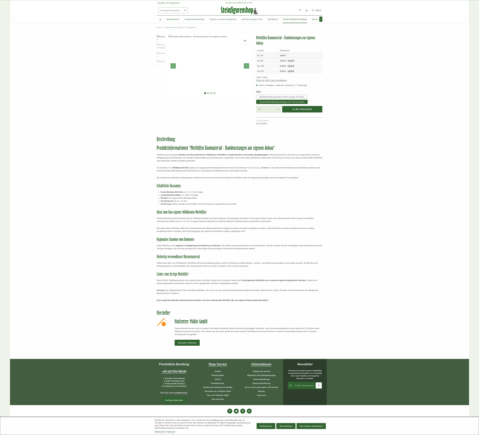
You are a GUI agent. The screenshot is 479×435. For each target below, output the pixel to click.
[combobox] (170, 10)
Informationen (261, 364)
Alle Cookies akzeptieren (311, 426)
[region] (204, 66)
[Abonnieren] (319, 385)
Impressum (261, 395)
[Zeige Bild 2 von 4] (208, 93)
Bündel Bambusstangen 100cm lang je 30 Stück (281, 97)
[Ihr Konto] (307, 10)
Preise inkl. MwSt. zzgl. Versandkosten (271, 80)
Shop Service (218, 364)
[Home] (160, 19)
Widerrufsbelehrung (261, 379)
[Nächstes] (320, 19)
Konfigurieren (266, 426)
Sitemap (261, 391)
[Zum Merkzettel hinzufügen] (245, 41)
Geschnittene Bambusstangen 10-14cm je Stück (281, 102)
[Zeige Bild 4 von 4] (214, 93)
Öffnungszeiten (217, 375)
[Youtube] (236, 411)
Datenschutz (160, 432)
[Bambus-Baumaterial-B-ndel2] (210, 66)
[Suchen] (185, 10)
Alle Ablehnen (285, 426)
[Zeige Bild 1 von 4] (205, 93)
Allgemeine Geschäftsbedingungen (261, 375)
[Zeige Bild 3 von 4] (211, 93)
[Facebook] (229, 411)
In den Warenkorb (302, 109)
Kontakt (218, 371)
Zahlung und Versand (261, 371)
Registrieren (175, 3)
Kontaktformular (180, 393)
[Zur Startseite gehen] (239, 10)
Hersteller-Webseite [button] (187, 342)
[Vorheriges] (173, 65)
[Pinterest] (242, 411)
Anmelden (161, 3)
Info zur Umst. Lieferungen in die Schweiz (261, 387)
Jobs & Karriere (218, 399)
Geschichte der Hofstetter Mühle (218, 391)
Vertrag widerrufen (174, 400)
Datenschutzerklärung (261, 383)
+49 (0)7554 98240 (174, 371)
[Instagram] (249, 411)
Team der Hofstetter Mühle (218, 395)
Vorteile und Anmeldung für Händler (218, 387)
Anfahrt (218, 379)
